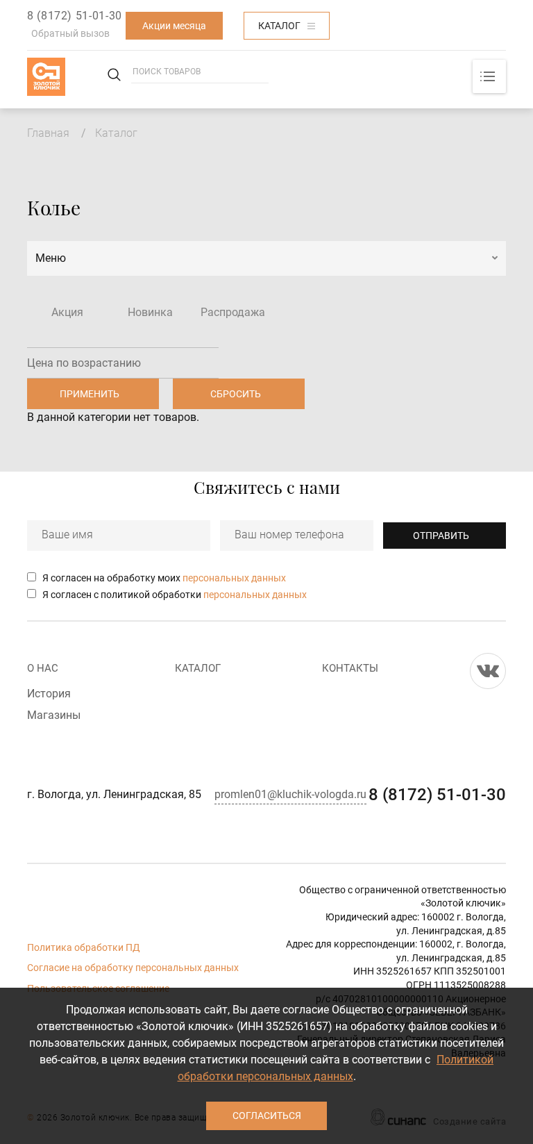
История (49, 693)
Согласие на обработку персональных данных (133, 967)
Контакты (350, 668)
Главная (48, 133)
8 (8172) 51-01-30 (74, 15)
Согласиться (266, 1115)
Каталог (279, 25)
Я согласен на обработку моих (164, 577)
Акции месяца (174, 25)
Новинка (150, 312)
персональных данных (234, 577)
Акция (67, 312)
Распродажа (233, 312)
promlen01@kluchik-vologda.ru (290, 794)
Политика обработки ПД (83, 947)
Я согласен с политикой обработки (174, 594)
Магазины (54, 715)
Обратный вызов (70, 33)
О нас (42, 668)
